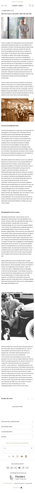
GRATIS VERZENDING (17, 1)
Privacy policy (28, 483)
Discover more (17, 406)
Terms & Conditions (19, 483)
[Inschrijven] (31, 448)
